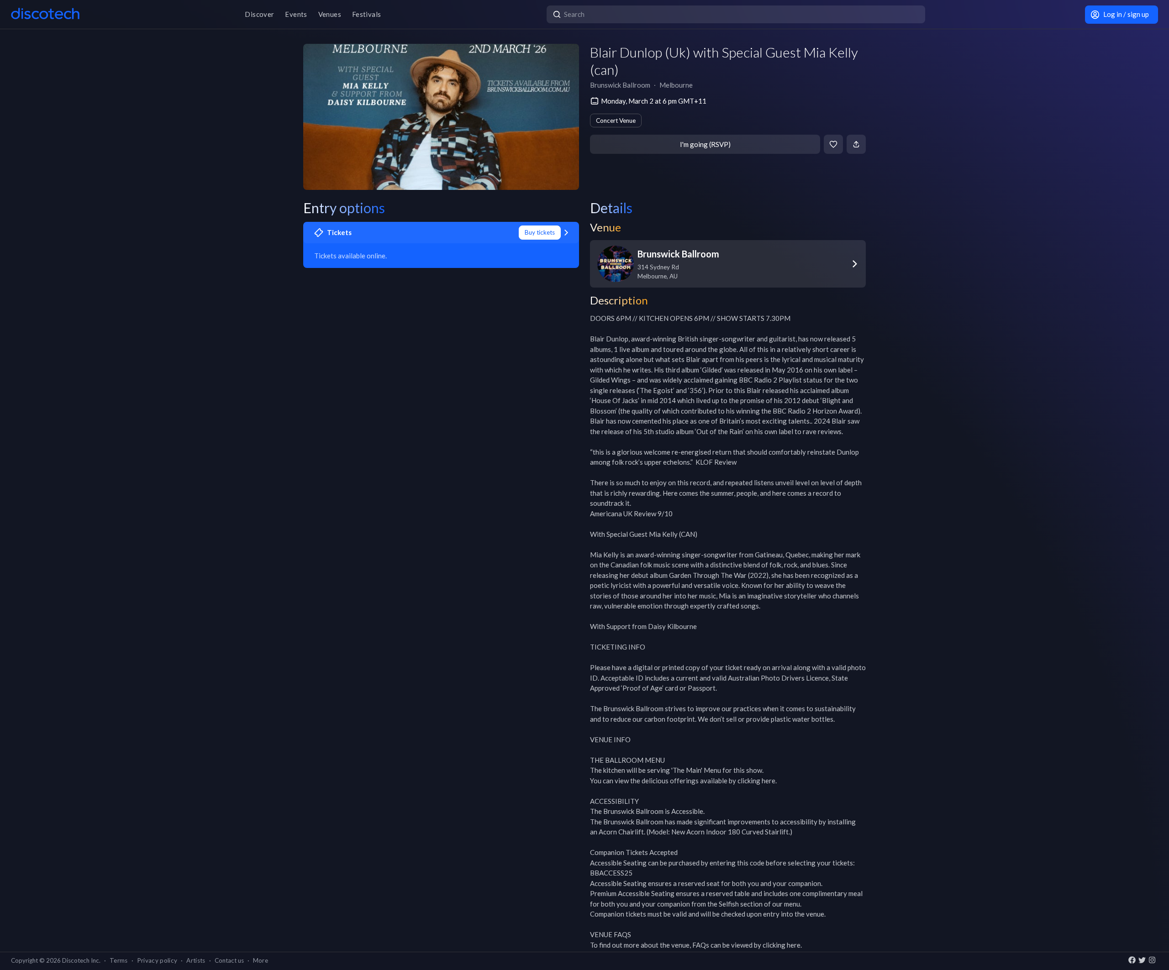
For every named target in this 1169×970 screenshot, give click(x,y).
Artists (195, 960)
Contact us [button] (229, 960)
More (260, 960)
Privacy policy (157, 960)
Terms (119, 960)
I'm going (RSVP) (705, 144)
